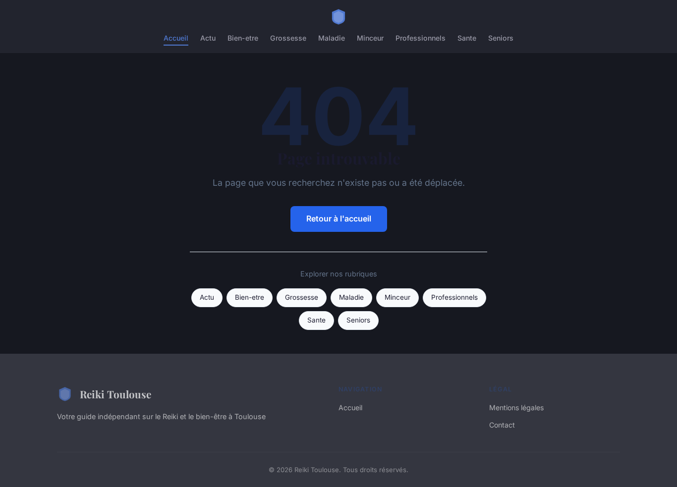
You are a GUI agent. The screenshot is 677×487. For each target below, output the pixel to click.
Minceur (370, 38)
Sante (466, 38)
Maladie (331, 38)
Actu (208, 38)
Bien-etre (242, 38)
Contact (502, 425)
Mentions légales (516, 407)
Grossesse (288, 38)
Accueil (176, 38)
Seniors (500, 38)
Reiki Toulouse (115, 394)
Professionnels (420, 38)
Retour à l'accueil (338, 218)
